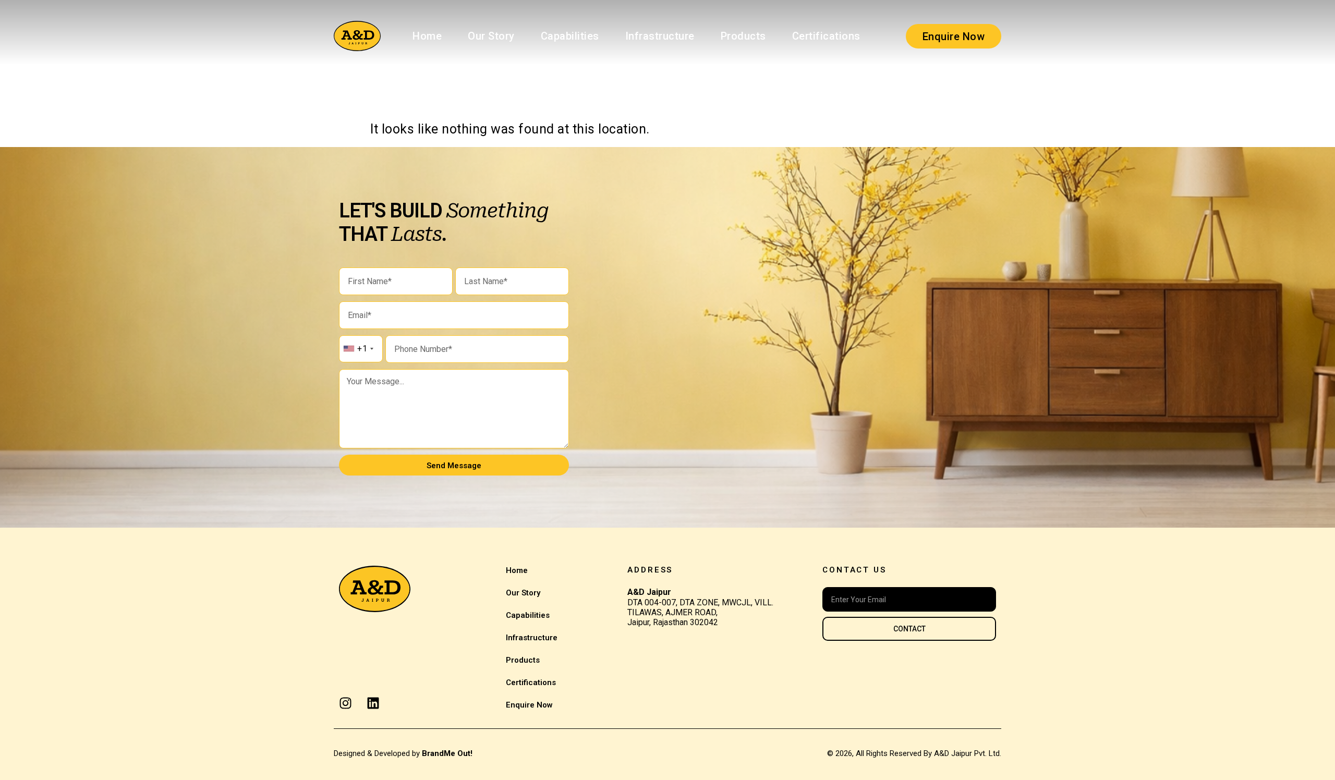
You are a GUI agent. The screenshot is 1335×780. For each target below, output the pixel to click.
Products (743, 36)
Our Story (491, 36)
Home (427, 36)
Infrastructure (660, 36)
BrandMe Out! (447, 753)
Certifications (826, 36)
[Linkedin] (373, 703)
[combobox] (358, 349)
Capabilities (570, 36)
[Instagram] (345, 703)
